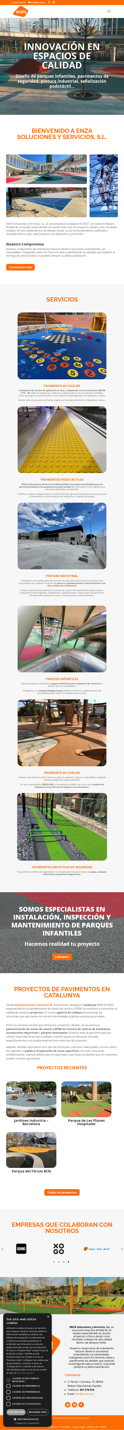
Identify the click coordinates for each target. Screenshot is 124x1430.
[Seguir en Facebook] (81, 1404)
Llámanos (62, 957)
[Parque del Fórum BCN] (31, 1150)
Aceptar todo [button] (16, 1412)
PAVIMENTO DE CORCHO (62, 773)
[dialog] (27, 1370)
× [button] (48, 1317)
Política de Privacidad (59, 1426)
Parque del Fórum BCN (31, 1171)
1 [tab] (54, 1261)
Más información (25, 1373)
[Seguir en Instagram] (74, 1404)
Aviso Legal (79, 1426)
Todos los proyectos (62, 1192)
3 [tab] (63, 1261)
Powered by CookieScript (27, 1423)
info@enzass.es (84, 1394)
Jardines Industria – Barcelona (31, 1122)
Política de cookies (97, 1426)
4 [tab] (68, 1261)
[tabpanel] (26, 1249)
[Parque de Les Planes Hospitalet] (86, 1099)
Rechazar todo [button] (38, 1412)
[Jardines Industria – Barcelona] (31, 1099)
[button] (27, 1419)
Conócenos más (20, 267)
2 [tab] (58, 1261)
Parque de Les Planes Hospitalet (86, 1122)
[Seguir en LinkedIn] (67, 1404)
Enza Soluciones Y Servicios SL (33, 1005)
